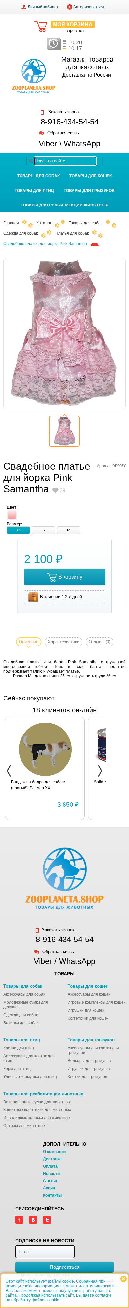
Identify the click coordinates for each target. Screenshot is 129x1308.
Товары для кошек (90, 176)
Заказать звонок (64, 112)
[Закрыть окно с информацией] (123, 1279)
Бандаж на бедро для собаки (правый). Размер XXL (38, 785)
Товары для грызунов (89, 190)
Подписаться (65, 1267)
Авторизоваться (88, 7)
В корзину (70, 577)
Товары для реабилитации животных (64, 205)
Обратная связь (63, 133)
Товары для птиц (34, 190)
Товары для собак (38, 176)
